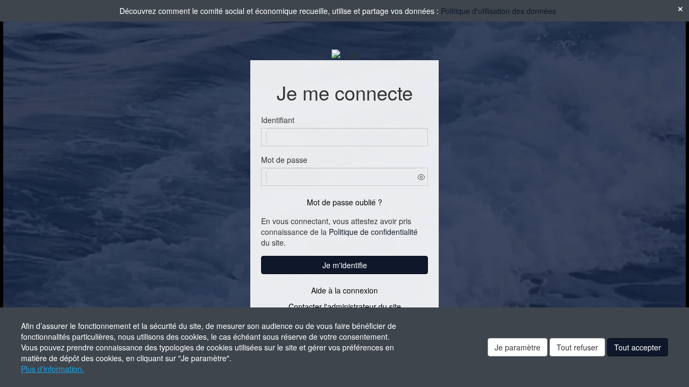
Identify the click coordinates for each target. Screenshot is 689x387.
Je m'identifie (344, 265)
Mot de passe (284, 159)
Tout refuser (577, 347)
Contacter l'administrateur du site (345, 306)
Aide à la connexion (344, 290)
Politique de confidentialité (373, 231)
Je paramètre (517, 347)
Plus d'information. (52, 368)
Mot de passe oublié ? (344, 202)
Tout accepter (637, 347)
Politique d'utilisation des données (498, 10)
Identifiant (277, 119)
